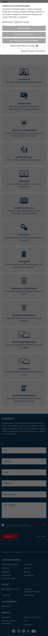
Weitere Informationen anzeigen (23, 46)
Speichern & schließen (24, 34)
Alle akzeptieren (24, 28)
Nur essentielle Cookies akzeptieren (24, 41)
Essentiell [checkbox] (9, 22)
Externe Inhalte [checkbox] (23, 22)
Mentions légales (27, 51)
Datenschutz (41, 51)
